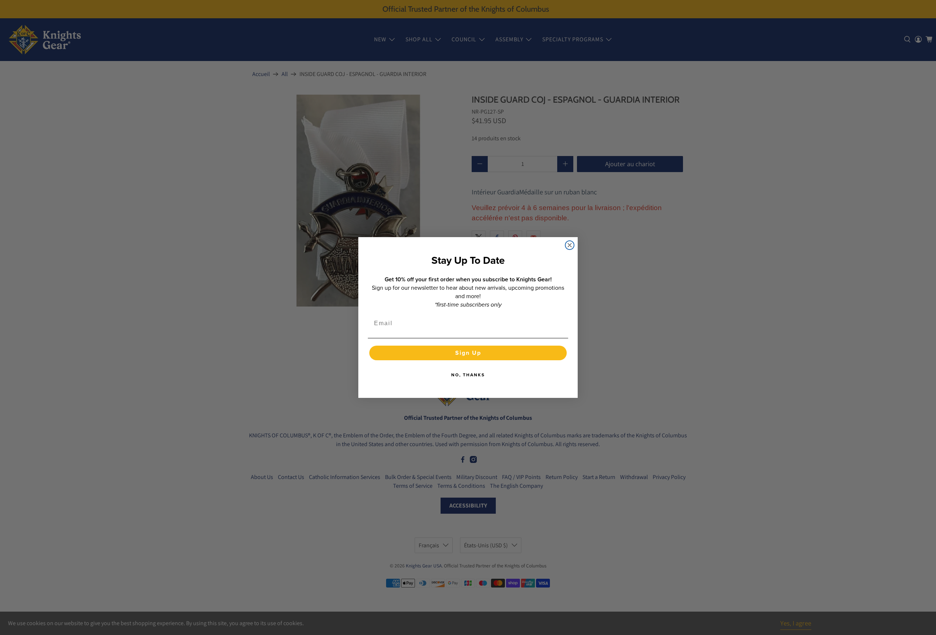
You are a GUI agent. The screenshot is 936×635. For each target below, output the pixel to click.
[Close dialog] (569, 245)
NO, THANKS (468, 375)
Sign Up (468, 353)
